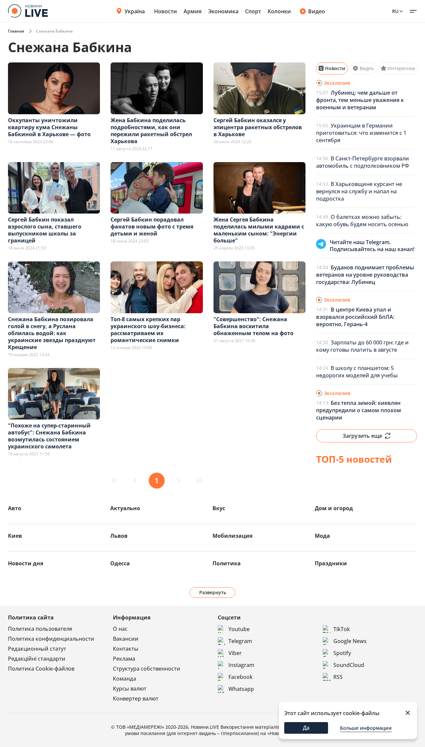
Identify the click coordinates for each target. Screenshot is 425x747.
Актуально (125, 508)
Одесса (120, 563)
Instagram (241, 665)
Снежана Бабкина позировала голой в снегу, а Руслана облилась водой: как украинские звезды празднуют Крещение (52, 333)
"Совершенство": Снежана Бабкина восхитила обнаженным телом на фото (253, 326)
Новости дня (25, 563)
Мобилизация (232, 535)
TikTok (341, 629)
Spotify (342, 653)
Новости (165, 11)
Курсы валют (129, 688)
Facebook (240, 677)
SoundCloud (348, 665)
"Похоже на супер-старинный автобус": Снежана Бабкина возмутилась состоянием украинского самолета (49, 436)
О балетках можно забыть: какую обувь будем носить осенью (362, 220)
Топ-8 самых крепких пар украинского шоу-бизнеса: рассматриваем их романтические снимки (148, 330)
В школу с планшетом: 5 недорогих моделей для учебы (357, 371)
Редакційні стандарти (36, 658)
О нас (120, 628)
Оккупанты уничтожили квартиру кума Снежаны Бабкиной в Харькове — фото (49, 127)
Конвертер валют (135, 698)
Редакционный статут (37, 648)
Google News (350, 641)
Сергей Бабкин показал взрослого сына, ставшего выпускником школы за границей (44, 230)
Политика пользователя (40, 628)
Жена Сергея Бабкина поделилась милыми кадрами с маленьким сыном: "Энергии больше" (258, 230)
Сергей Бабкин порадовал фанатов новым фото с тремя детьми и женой (152, 226)
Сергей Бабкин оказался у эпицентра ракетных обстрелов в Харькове (257, 127)
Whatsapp (241, 689)
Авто (14, 508)
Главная (16, 31)
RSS (338, 677)
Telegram (240, 641)
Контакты (125, 648)
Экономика (223, 11)
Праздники (331, 563)
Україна (135, 11)
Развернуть (212, 592)
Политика (226, 563)
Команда (124, 678)
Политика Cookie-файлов (41, 668)
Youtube (239, 629)
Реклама (124, 658)
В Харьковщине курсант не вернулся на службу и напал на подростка (359, 191)
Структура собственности (146, 668)
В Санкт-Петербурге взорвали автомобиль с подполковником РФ (362, 162)
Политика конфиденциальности (51, 638)
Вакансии (125, 638)
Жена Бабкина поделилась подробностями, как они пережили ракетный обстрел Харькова (151, 131)
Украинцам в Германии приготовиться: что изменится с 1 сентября (361, 133)
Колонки (279, 11)
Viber (235, 653)
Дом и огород (334, 508)
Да (306, 727)
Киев (15, 535)
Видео (316, 11)
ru (395, 11)
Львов (119, 535)
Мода (322, 535)
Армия (193, 11)
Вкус (218, 508)
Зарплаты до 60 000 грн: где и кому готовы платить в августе (362, 346)
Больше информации (366, 728)
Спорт (253, 11)
